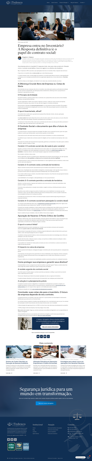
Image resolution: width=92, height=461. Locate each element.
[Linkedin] (12, 439)
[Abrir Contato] (84, 2)
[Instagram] (15, 439)
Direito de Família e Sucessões (55, 428)
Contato (34, 431)
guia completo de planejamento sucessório (42, 289)
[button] (38, 336)
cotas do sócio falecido (57, 150)
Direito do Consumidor (53, 429)
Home (34, 428)
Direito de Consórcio (52, 433)
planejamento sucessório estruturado (46, 203)
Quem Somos (36, 433)
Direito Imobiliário (52, 431)
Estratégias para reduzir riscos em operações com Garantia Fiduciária (72, 362)
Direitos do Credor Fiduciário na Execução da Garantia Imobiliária (17, 362)
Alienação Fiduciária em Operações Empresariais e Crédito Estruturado (45, 362)
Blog (34, 429)
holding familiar (37, 210)
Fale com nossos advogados (44, 315)
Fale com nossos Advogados (50, 327)
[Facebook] (8, 439)
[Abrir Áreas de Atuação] (68, 2)
